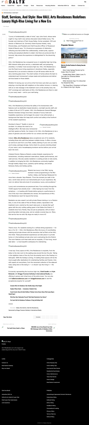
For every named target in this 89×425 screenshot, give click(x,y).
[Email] (4, 59)
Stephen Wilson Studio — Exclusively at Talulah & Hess (23, 289)
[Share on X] (4, 42)
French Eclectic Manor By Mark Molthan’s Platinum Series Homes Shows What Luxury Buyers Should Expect (31, 293)
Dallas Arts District (21, 307)
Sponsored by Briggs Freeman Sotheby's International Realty (25, 310)
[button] (3, 2)
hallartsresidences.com (20, 278)
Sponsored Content (10, 12)
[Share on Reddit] (4, 55)
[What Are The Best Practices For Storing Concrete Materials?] (74, 55)
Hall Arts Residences (32, 307)
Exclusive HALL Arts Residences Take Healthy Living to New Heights (26, 286)
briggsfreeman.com (37, 278)
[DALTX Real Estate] (15, 2)
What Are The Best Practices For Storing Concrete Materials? (73, 66)
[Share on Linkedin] (4, 50)
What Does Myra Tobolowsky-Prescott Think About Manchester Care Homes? (28, 297)
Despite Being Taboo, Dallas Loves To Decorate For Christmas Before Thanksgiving (73, 76)
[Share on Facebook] (4, 38)
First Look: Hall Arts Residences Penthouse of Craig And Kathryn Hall (26, 300)
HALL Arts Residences (21, 138)
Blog (63, 62)
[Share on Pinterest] (4, 46)
